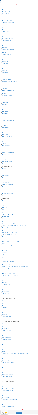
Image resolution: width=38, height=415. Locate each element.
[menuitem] (0, 1)
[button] (0, 0)
